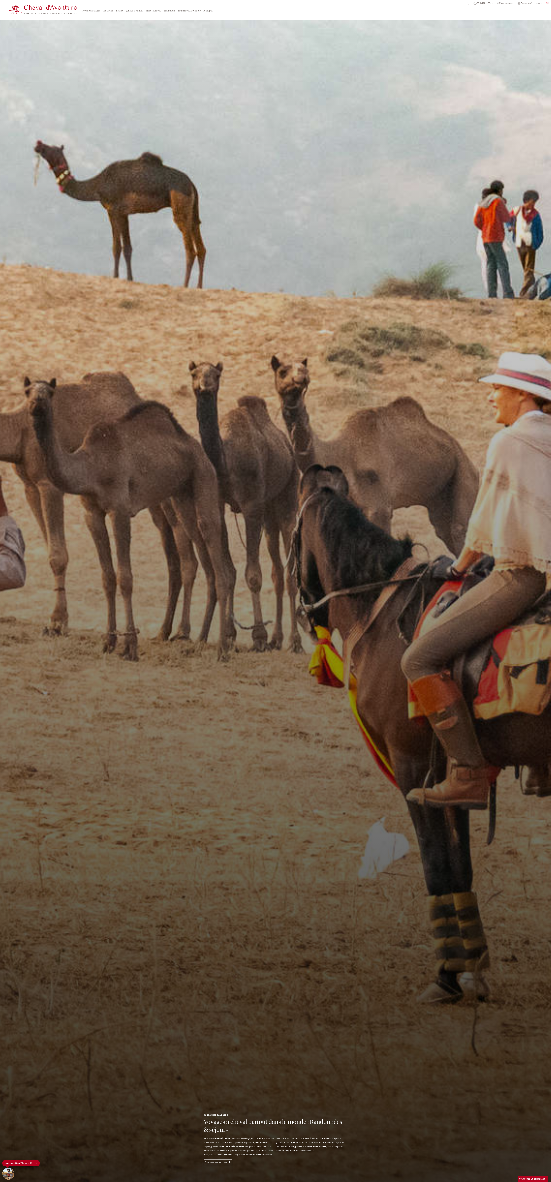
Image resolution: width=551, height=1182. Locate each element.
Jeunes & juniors (134, 10)
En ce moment (153, 10)
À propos (208, 10)
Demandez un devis (531, 1178)
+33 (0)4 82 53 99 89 (484, 3)
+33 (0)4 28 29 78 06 (532, 1168)
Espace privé (526, 3)
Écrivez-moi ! (528, 1172)
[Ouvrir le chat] (8, 1174)
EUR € (539, 3)
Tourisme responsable (189, 10)
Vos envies (108, 10)
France (119, 10)
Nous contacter (506, 3)
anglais (548, 3)
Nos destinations (91, 10)
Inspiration (169, 10)
